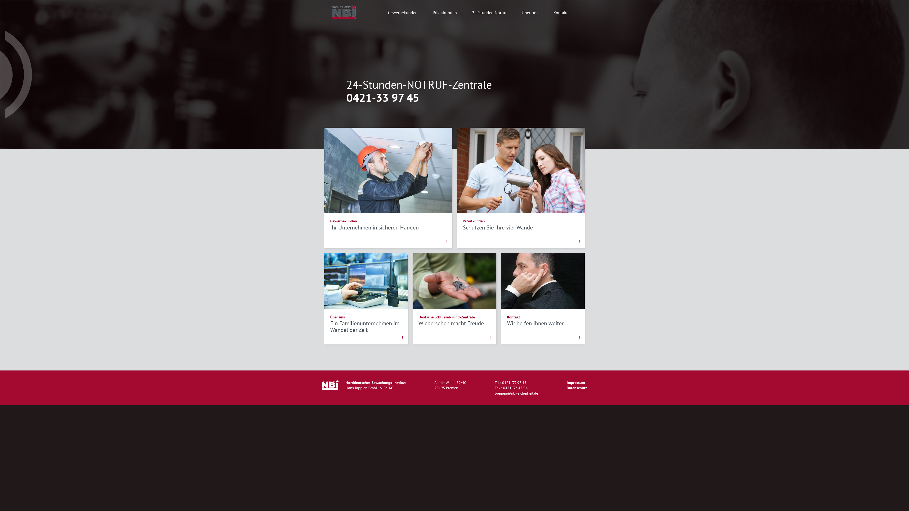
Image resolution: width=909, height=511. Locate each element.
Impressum (576, 382)
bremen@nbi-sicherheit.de (516, 393)
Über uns (530, 12)
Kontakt (560, 12)
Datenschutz (577, 387)
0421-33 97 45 (382, 97)
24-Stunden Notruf (489, 12)
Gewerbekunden (403, 12)
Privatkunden (445, 12)
